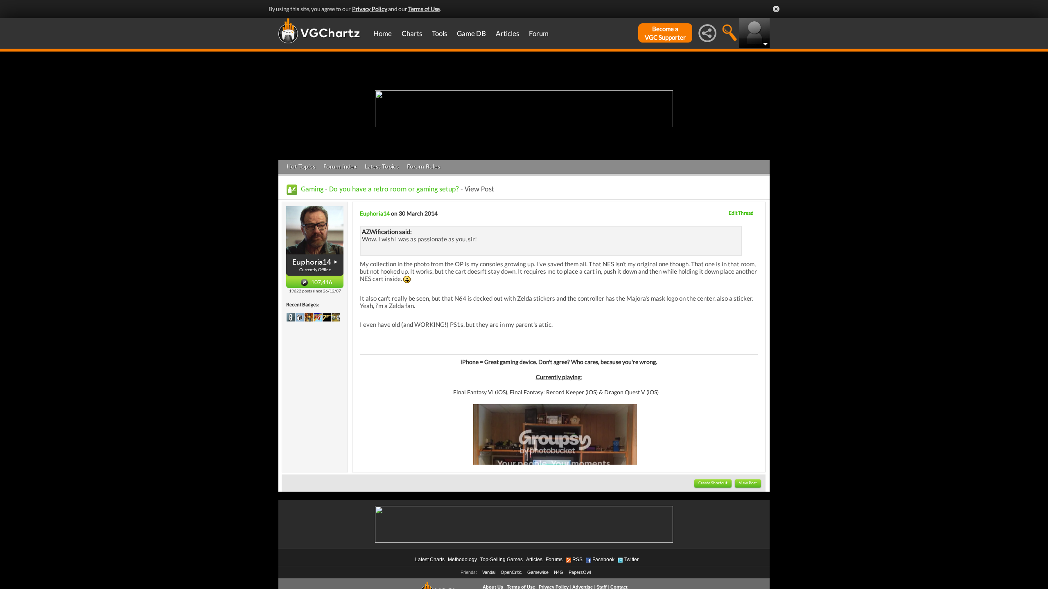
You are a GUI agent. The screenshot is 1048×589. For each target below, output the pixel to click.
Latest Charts (430, 559)
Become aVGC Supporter (665, 33)
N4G (558, 572)
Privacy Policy (369, 8)
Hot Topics (301, 166)
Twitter (631, 559)
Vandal (488, 572)
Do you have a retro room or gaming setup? (394, 189)
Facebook (603, 559)
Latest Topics (382, 166)
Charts (412, 33)
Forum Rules (423, 166)
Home (382, 33)
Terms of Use (424, 8)
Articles (507, 33)
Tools (439, 33)
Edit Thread (741, 213)
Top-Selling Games (501, 559)
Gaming (312, 189)
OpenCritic (511, 572)
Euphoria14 (311, 262)
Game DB (471, 33)
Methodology (462, 559)
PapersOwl (580, 572)
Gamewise (538, 572)
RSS (577, 559)
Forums (554, 559)
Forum (539, 33)
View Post (748, 483)
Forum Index (340, 166)
